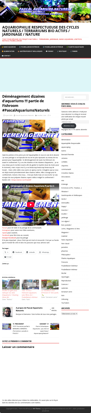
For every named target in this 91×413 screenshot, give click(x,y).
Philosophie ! (65, 255)
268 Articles (54, 309)
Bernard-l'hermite (67, 154)
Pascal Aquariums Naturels (25, 115)
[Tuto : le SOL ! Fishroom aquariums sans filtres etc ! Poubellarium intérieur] (30, 284)
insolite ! (40, 115)
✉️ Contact (6, 56)
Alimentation (65, 140)
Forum (4, 228)
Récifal (63, 273)
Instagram (6, 230)
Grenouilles (65, 203)
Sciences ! (64, 284)
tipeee (4, 233)
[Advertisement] (45, 75)
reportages (65, 277)
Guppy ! (64, 206)
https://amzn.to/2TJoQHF (21, 180)
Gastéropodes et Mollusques (71, 195)
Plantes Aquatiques (68, 258)
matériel (64, 236)
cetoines (64, 158)
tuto (45, 115)
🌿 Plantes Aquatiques (75, 47)
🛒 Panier (73, 51)
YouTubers (65, 303)
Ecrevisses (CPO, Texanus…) (71, 188)
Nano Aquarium (67, 240)
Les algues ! (65, 221)
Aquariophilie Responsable (70, 143)
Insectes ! (64, 210)
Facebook (6, 235)
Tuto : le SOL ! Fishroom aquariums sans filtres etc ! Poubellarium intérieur (30, 293)
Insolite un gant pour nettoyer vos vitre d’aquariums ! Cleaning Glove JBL (10, 293)
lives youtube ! (66, 225)
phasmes (64, 251)
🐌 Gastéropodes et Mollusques (30, 51)
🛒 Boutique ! (62, 51)
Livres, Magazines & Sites (70, 229)
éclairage (64, 184)
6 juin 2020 (8, 115)
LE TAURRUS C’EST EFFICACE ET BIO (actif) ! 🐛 (49, 292)
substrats (64, 288)
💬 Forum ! (49, 51)
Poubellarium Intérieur (69, 269)
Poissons (64, 262)
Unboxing (64, 299)
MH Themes (37, 409)
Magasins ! (65, 232)
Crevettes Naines (67, 173)
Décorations (65, 177)
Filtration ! (64, 191)
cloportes (64, 166)
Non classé (65, 243)
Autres (63, 151)
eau (62, 180)
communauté (66, 169)
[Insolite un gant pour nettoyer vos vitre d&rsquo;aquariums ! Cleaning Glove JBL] (11, 284)
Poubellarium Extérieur (69, 266)
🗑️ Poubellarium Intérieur (29, 47)
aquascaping (65, 147)
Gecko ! (64, 199)
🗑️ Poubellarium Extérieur (53, 47)
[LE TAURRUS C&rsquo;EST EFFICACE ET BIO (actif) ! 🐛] (50, 284)
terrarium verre (66, 292)
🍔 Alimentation (8, 51)
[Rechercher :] (75, 97)
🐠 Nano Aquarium (9, 47)
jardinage (64, 217)
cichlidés (64, 162)
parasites (64, 247)
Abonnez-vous (69, 126)
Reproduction (66, 281)
